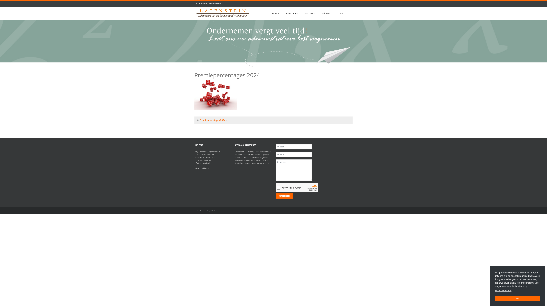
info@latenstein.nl (216, 3)
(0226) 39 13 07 (209, 157)
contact (512, 286)
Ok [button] (517, 298)
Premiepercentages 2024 (212, 120)
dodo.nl (202, 211)
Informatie (292, 13)
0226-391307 (201, 3)
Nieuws (326, 13)
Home (275, 13)
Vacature (310, 13)
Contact (342, 13)
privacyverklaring (201, 168)
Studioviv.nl (215, 211)
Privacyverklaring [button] (503, 290)
